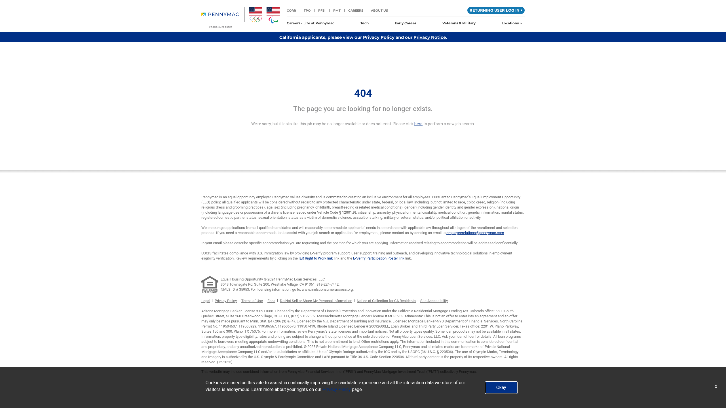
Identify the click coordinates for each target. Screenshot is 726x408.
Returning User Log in (495, 10)
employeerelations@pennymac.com (475, 233)
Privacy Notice (429, 37)
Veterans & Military (459, 23)
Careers (355, 10)
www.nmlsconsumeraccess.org (327, 289)
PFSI (322, 10)
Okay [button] (501, 387)
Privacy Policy (378, 37)
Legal (205, 301)
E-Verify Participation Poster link (378, 258)
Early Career (405, 23)
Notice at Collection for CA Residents (386, 301)
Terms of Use (252, 301)
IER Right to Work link (316, 258)
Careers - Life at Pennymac (310, 23)
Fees (271, 301)
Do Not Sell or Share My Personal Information (316, 301)
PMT (337, 10)
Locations (510, 23)
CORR (291, 10)
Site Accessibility (434, 301)
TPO (307, 10)
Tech (364, 23)
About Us (379, 10)
